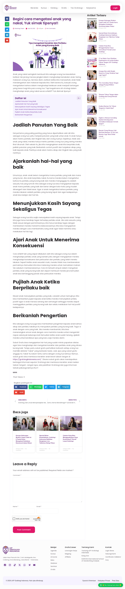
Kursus (53, 554)
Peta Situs (115, 580)
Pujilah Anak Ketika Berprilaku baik (28, 112)
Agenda (54, 551)
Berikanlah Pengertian (23, 115)
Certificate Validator (113, 557)
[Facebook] (5, 565)
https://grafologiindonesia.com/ (27, 359)
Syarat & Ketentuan (89, 580)
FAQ (107, 560)
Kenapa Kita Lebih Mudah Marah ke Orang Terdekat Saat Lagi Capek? (108, 73)
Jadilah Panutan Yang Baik (25, 101)
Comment (17, 475)
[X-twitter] (20, 565)
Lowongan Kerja (71, 551)
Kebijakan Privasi (104, 580)
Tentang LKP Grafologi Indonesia (90, 552)
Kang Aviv (85, 556)
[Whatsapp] (24, 565)
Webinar (54, 563)
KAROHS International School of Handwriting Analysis (93, 560)
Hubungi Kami (110, 554)
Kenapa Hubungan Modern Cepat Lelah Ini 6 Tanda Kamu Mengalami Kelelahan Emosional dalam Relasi (24, 439)
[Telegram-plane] (29, 565)
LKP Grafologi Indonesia (19, 580)
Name (15, 507)
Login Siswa (109, 551)
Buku (52, 560)
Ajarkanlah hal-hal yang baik (26, 104)
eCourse (54, 557)
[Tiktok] (15, 565)
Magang (68, 554)
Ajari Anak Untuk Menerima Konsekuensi (30, 109)
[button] (7, 19)
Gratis (53, 569)
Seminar (54, 566)
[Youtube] (34, 565)
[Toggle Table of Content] (78, 98)
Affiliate (68, 557)
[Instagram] (10, 565)
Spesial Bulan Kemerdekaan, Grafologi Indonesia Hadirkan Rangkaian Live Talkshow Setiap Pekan (47, 439)
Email (39, 507)
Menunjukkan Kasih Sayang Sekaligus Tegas (32, 107)
